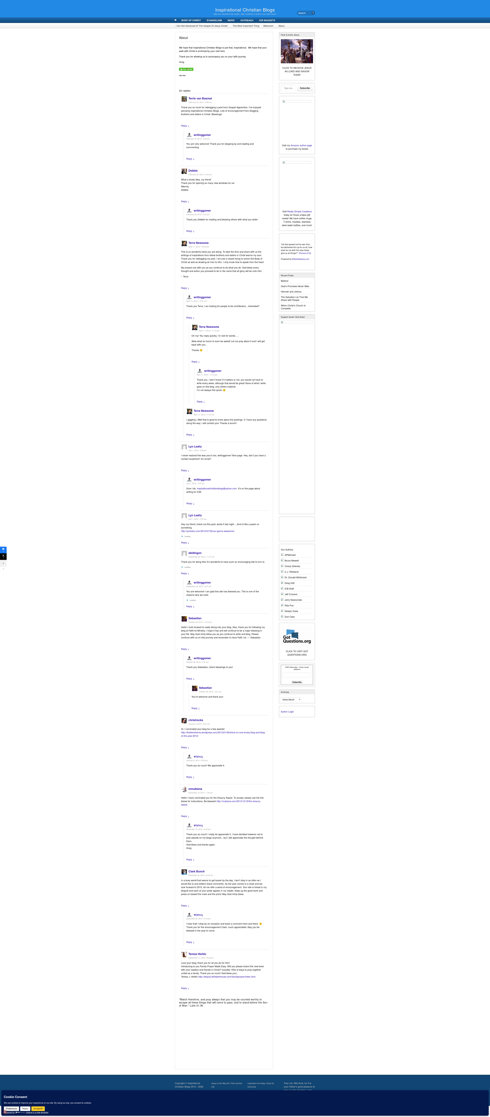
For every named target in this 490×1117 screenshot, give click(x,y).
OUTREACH (246, 20)
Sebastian (194, 618)
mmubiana (195, 789)
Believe (284, 280)
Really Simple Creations (299, 211)
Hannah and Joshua (291, 291)
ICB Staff (289, 588)
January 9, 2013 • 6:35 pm (197, 760)
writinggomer (202, 135)
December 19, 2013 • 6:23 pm (198, 829)
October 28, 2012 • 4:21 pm (210, 691)
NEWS (231, 20)
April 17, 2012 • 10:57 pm (196, 301)
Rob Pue (289, 605)
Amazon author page (301, 145)
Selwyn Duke (291, 611)
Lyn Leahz (195, 446)
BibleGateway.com (300, 258)
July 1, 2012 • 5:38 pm (197, 450)
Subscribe (305, 88)
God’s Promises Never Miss (295, 286)
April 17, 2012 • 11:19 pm (209, 330)
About (281, 25)
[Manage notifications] (5, 1112)
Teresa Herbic (197, 954)
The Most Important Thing (246, 25)
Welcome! (268, 25)
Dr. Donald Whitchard (296, 577)
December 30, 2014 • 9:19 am (200, 875)
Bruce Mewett (292, 560)
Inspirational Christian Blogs (245, 9)
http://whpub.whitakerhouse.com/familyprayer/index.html (226, 976)
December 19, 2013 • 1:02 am (200, 792)
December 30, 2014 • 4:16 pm (198, 918)
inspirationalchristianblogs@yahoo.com (217, 488)
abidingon (194, 553)
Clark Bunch (196, 871)
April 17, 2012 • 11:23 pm (207, 374)
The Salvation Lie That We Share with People (294, 298)
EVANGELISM (214, 20)
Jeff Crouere (291, 594)
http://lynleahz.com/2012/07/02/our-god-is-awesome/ (207, 531)
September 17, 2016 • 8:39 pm (200, 957)
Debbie (193, 171)
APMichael (290, 554)
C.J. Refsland (291, 571)
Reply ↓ (185, 125)
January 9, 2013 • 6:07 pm (199, 723)
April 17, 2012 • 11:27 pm (204, 414)
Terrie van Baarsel (200, 98)
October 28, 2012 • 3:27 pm (197, 662)
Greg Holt (290, 583)
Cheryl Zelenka (292, 566)
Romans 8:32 (305, 253)
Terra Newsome (198, 243)
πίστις (198, 756)
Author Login (287, 711)
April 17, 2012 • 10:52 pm (198, 246)
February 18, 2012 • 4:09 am (200, 102)
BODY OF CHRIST (191, 20)
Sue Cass (290, 616)
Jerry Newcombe (293, 599)
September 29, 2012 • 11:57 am (201, 556)
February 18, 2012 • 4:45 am (198, 138)
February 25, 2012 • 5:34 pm (198, 214)
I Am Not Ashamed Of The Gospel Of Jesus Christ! (202, 25)
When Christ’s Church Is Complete (293, 307)
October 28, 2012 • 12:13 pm (200, 622)
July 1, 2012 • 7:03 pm (195, 483)
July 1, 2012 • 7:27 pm (197, 519)
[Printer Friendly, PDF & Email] (186, 69)
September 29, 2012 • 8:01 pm (198, 586)
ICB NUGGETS (267, 20)
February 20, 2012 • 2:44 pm (200, 174)
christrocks (195, 720)
